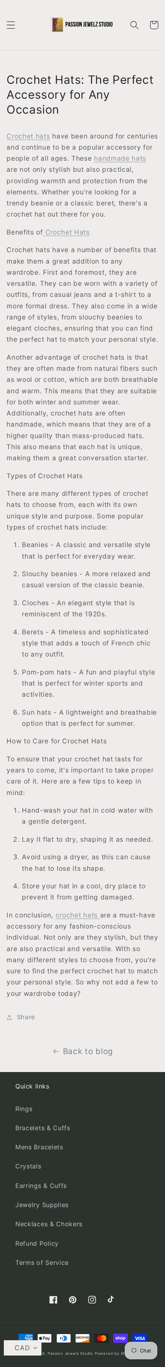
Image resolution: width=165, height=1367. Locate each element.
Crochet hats (28, 136)
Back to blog (88, 1051)
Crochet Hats (66, 232)
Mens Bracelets (39, 1147)
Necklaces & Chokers (48, 1224)
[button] (11, 25)
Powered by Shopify (115, 1353)
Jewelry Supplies (42, 1205)
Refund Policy (37, 1243)
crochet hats (78, 915)
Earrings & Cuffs (41, 1185)
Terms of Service (42, 1262)
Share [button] (26, 1017)
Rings (23, 1109)
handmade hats (120, 158)
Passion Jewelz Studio (70, 1353)
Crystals (28, 1166)
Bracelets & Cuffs (42, 1128)
